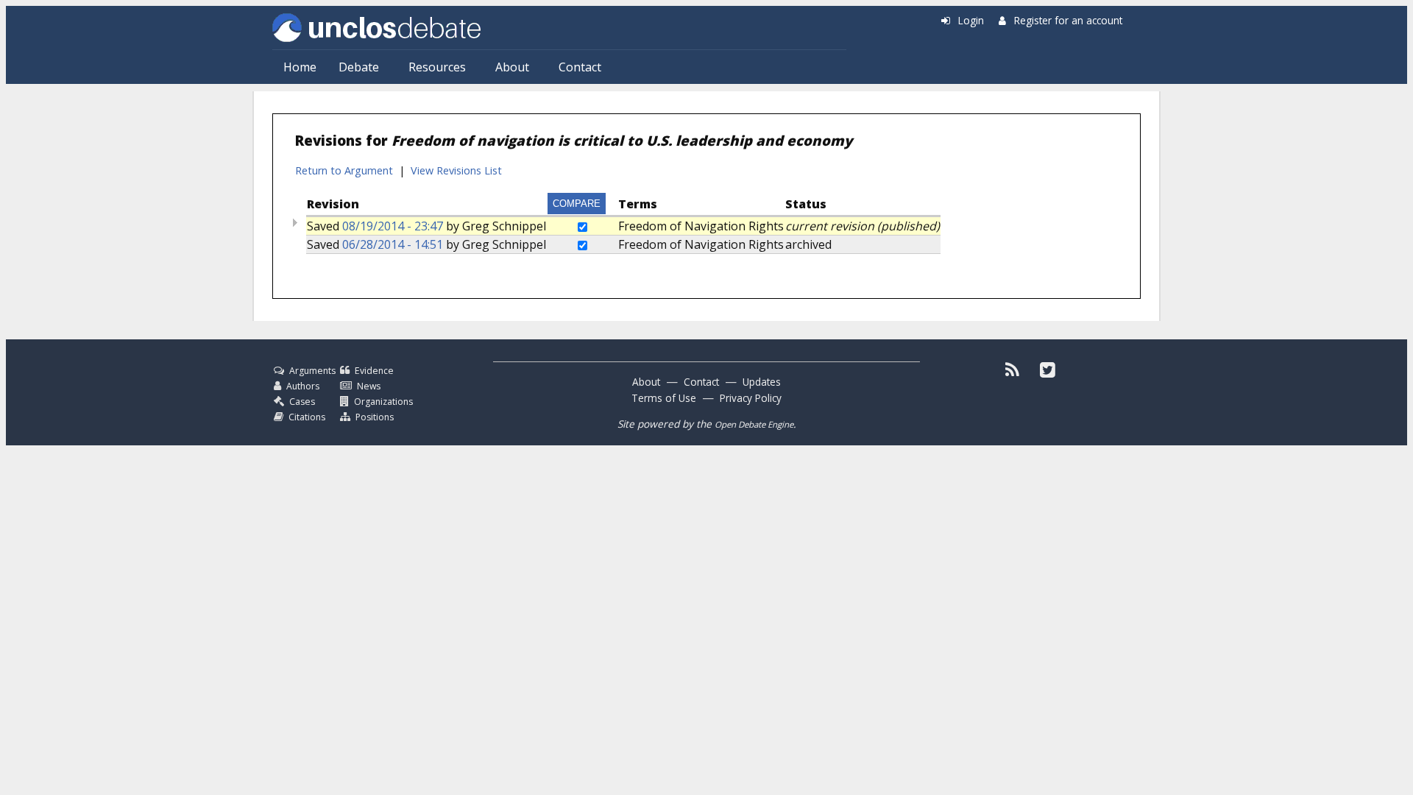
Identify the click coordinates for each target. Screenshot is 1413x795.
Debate (359, 67)
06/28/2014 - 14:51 (392, 244)
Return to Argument (344, 170)
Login (971, 20)
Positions (374, 417)
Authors (302, 386)
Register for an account (1068, 20)
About (512, 67)
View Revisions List (456, 170)
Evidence (374, 370)
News (368, 386)
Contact (580, 67)
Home (299, 67)
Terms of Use (663, 398)
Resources (437, 67)
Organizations (383, 401)
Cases (302, 401)
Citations (306, 417)
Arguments (312, 370)
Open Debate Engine (754, 424)
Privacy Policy (751, 398)
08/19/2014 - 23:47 (392, 226)
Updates (762, 382)
